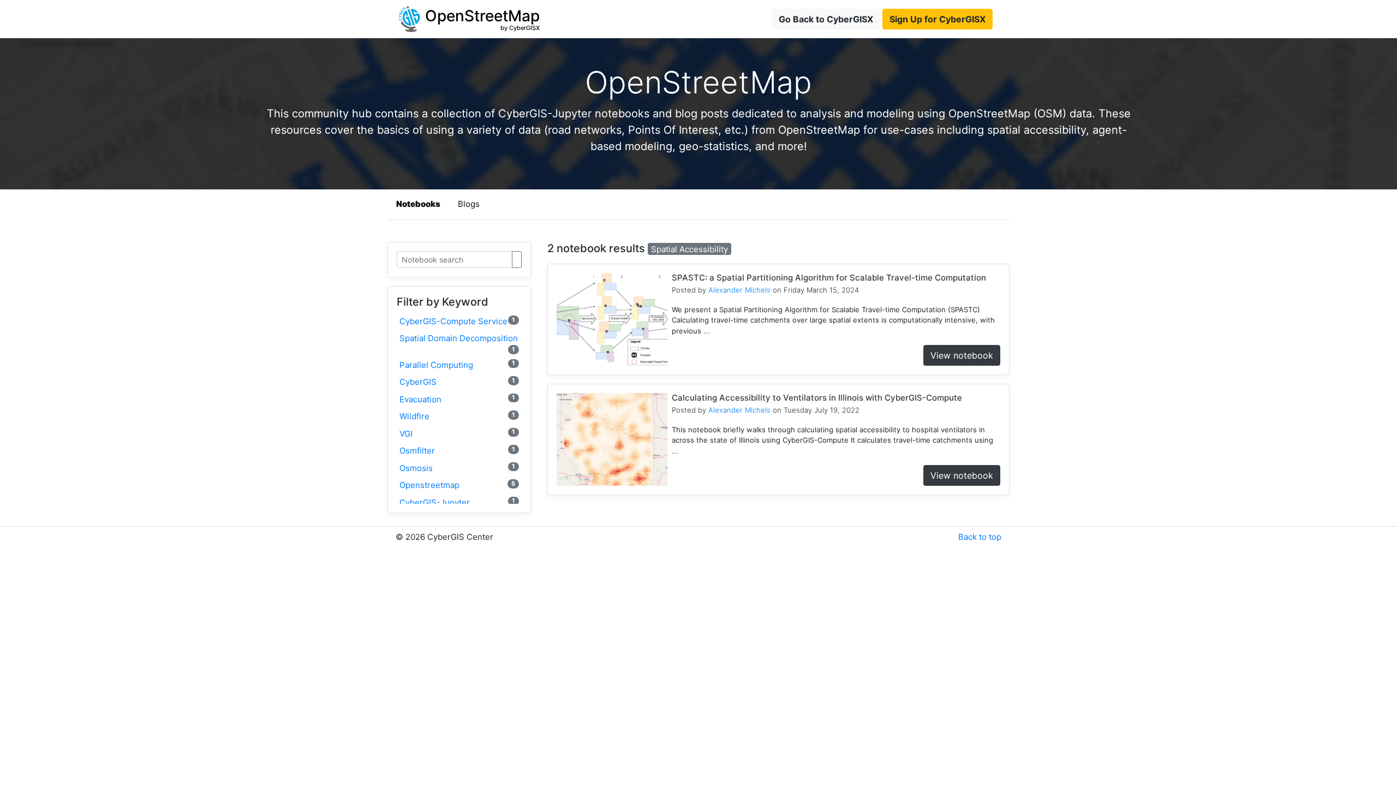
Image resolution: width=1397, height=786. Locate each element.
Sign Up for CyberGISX (937, 19)
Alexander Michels (739, 289)
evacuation (457, 399)
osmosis (457, 467)
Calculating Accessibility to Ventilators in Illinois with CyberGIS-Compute (817, 397)
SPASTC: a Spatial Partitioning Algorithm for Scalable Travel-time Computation (829, 277)
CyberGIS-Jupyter (457, 502)
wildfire (457, 416)
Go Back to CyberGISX (826, 19)
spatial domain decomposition (458, 343)
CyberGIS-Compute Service (457, 321)
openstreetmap (457, 485)
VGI (457, 433)
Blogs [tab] (469, 204)
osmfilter (457, 450)
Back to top (979, 537)
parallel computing (457, 364)
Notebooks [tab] (418, 204)
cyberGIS (457, 382)
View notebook (961, 355)
